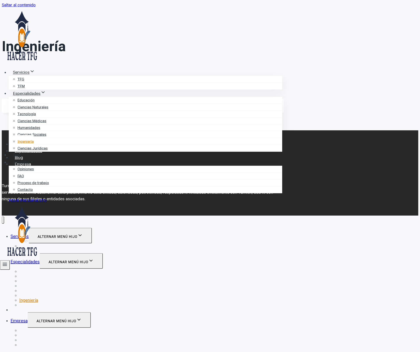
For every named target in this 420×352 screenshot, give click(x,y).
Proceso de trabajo (33, 183)
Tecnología (27, 114)
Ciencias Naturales (33, 107)
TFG (21, 79)
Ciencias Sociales (32, 134)
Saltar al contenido (19, 4)
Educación (26, 100)
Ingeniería (26, 141)
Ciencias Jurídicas (33, 148)
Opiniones (26, 169)
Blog (17, 155)
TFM (21, 86)
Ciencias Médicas (32, 121)
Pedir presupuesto (28, 201)
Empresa (19, 320)
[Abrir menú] (5, 265)
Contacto (25, 189)
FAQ (21, 176)
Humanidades (29, 128)
